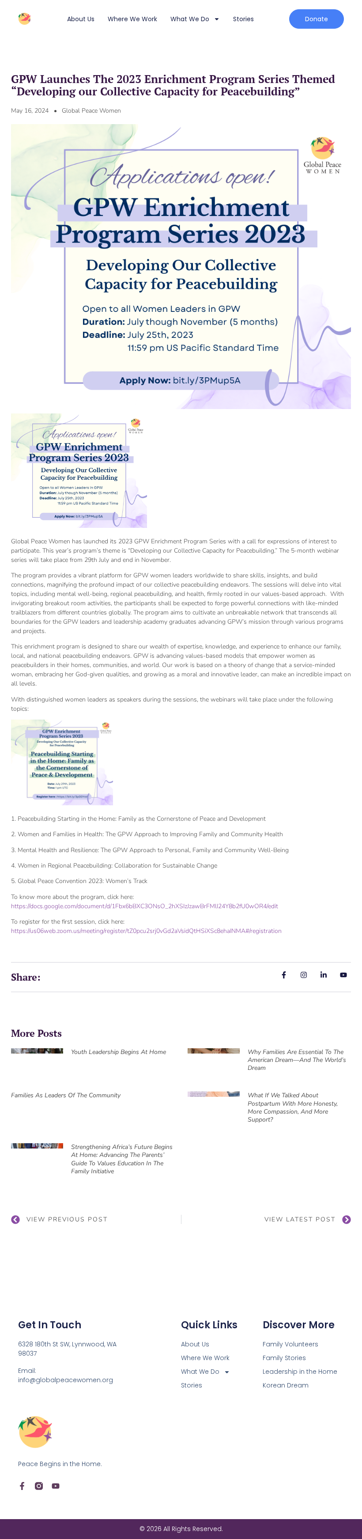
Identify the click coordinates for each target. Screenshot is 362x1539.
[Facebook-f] (22, 1486)
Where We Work (132, 19)
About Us (80, 19)
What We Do (189, 19)
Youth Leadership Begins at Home (118, 1052)
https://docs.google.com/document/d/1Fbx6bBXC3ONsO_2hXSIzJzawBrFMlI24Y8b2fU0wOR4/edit (144, 906)
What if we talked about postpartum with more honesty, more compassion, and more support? (293, 1107)
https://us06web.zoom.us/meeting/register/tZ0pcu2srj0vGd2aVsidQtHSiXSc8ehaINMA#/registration (146, 931)
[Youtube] (56, 1486)
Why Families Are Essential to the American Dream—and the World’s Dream (297, 1060)
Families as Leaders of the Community (66, 1095)
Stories (243, 19)
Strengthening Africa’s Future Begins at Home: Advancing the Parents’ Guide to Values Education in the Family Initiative (122, 1159)
